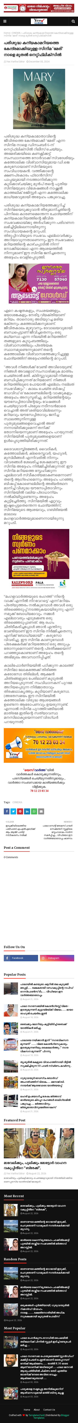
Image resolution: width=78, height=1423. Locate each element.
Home (7, 33)
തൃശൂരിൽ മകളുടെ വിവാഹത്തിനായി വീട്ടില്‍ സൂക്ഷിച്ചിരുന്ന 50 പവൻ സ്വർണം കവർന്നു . (46, 1063)
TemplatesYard (36, 1415)
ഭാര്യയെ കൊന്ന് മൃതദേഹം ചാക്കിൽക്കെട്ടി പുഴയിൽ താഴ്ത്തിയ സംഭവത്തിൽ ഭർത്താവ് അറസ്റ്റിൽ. (44, 1243)
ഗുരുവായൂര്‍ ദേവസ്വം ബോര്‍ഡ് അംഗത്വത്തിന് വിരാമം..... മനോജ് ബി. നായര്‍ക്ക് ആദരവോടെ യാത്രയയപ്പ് (42, 1081)
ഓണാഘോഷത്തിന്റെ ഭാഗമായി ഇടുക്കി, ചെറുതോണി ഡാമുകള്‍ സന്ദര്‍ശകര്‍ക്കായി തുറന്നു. (44, 1225)
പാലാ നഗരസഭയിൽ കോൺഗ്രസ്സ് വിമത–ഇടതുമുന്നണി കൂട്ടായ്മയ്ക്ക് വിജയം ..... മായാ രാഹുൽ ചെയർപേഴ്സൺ (46, 1009)
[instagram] (57, 958)
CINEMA (16, 33)
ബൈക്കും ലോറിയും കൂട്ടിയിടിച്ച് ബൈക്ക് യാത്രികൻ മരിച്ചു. (43, 1026)
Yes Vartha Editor (15, 61)
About (37, 1409)
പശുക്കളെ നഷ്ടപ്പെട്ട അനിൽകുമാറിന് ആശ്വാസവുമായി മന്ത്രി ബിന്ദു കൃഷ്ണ (42, 1390)
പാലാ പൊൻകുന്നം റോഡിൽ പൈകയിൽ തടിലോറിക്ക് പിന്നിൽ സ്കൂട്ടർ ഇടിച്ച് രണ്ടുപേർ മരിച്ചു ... (45, 1341)
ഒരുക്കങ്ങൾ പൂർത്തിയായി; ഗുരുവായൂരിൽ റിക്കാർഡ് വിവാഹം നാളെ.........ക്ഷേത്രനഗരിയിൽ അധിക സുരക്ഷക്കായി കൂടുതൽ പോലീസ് (44, 1311)
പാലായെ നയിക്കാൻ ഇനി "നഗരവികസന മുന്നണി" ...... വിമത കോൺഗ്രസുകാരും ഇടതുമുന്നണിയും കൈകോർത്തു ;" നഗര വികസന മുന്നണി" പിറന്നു (44, 1046)
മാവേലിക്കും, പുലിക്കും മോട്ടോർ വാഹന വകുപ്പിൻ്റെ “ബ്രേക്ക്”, (35, 1165)
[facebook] (21, 958)
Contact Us (49, 1409)
